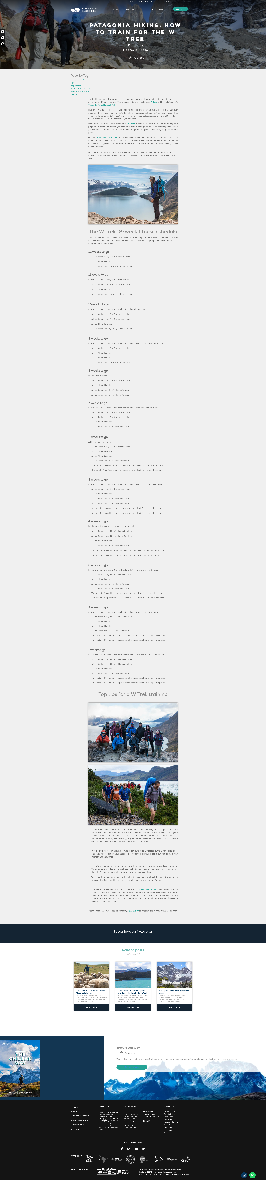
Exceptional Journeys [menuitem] (171, 1122)
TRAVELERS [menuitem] (142, 10)
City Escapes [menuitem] (168, 1130)
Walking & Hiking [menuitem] (170, 1111)
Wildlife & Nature (80, 88)
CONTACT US (180, 9)
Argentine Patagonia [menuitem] (152, 1116)
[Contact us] (244, 1175)
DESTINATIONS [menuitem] (129, 10)
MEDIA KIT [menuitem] (76, 1107)
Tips (75, 83)
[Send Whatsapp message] (252, 1175)
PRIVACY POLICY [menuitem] (79, 1125)
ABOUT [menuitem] (153, 10)
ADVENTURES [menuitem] (114, 10)
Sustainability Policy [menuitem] (82, 1120)
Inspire (76, 85)
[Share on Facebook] (2, 32)
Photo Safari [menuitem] (168, 1119)
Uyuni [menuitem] (147, 1124)
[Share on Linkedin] (2, 44)
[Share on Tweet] (2, 38)
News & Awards (80, 91)
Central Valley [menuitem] (129, 1120)
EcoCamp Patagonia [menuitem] (131, 1114)
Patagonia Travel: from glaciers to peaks (174, 992)
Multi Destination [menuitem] (130, 1127)
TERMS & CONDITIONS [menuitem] (81, 1116)
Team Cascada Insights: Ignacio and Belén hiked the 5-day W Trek (132, 992)
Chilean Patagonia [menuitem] (130, 1116)
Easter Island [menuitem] (128, 1123)
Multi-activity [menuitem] (169, 1116)
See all (74, 94)
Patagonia (135, 45)
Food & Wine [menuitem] (168, 1127)
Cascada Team (135, 50)
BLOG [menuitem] (161, 10)
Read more (91, 1007)
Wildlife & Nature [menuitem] (170, 1114)
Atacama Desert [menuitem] (129, 1118)
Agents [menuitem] (170, 1)
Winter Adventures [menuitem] (171, 1133)
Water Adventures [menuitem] (170, 1125)
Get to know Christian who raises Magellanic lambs (90, 992)
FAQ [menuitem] (165, 1)
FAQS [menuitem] (75, 1111)
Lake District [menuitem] (128, 1125)
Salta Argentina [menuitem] (150, 1114)
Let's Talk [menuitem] (77, 1129)
